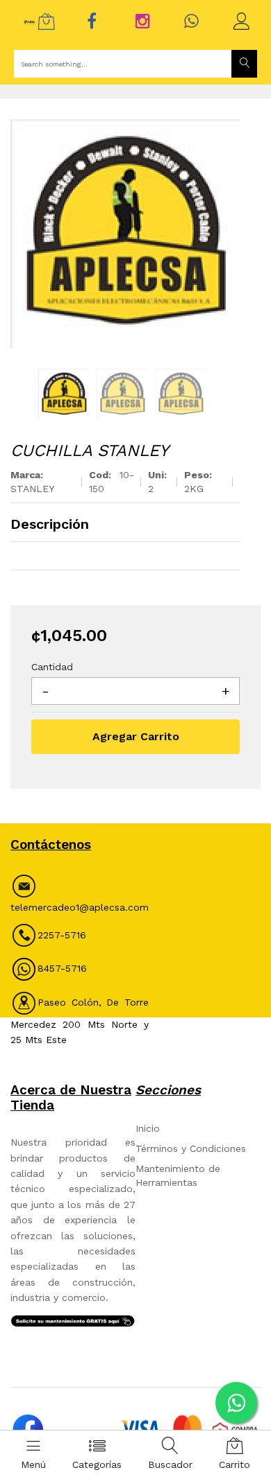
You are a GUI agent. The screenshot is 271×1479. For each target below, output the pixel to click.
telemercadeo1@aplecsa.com (79, 907)
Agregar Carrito (135, 736)
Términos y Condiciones (191, 1148)
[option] (125, 233)
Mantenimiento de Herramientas (178, 1175)
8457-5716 (62, 968)
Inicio (148, 1128)
